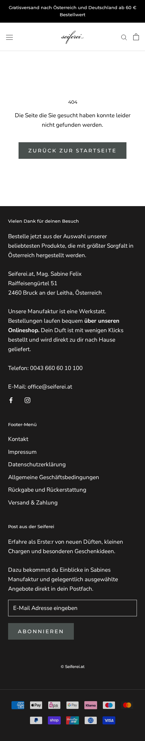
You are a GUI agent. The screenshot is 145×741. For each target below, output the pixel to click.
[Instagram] (27, 400)
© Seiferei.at (73, 666)
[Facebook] (11, 400)
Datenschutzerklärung (37, 464)
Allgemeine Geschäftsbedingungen (53, 477)
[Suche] (124, 37)
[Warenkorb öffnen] (136, 36)
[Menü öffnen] (9, 37)
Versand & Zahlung (33, 503)
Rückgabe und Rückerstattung (47, 490)
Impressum (22, 452)
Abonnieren (41, 631)
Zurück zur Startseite (72, 150)
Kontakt (18, 439)
